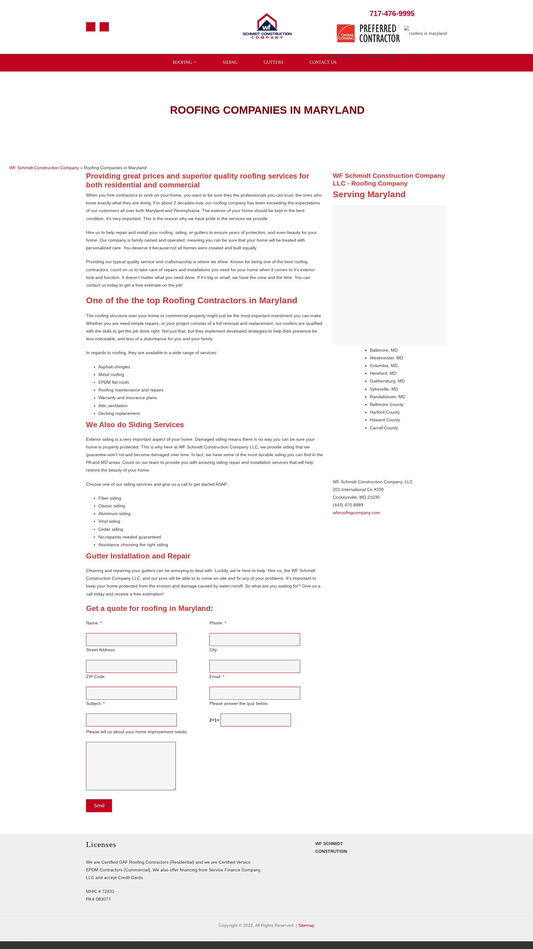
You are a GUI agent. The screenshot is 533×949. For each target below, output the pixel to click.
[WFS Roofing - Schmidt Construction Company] (267, 26)
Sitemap (306, 925)
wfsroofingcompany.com (356, 512)
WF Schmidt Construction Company (44, 167)
